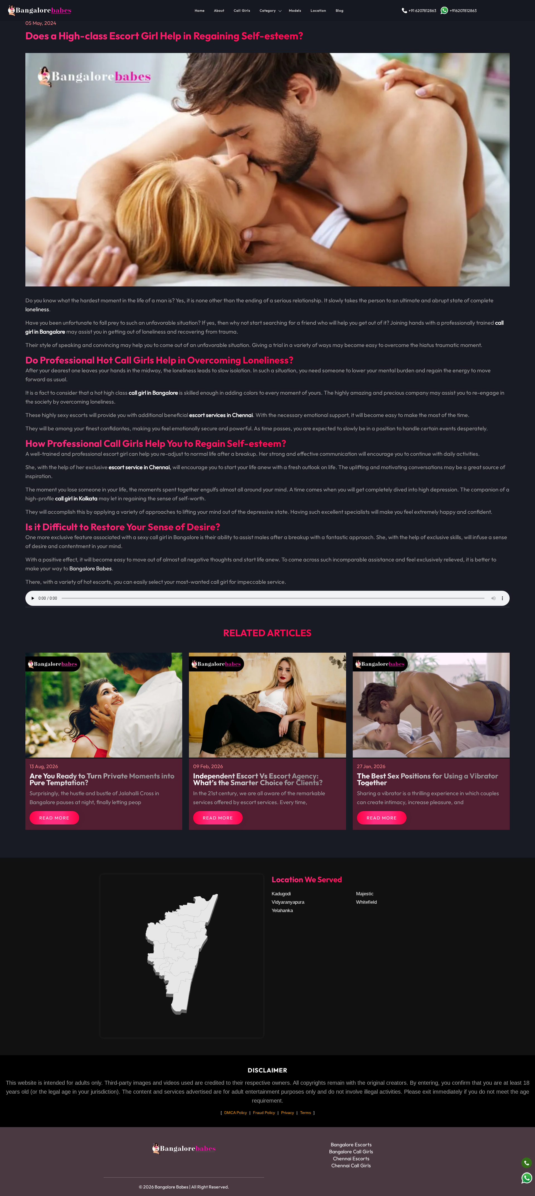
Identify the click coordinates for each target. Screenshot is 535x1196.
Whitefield (366, 902)
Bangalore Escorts (351, 1144)
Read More (54, 818)
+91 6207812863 (422, 10)
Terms (305, 1112)
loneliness (37, 309)
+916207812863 (463, 10)
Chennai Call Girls (351, 1165)
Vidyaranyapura (288, 902)
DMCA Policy (235, 1112)
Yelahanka (282, 910)
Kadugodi (281, 893)
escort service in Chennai (139, 467)
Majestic (365, 893)
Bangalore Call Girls (351, 1151)
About (219, 10)
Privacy (287, 1112)
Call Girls (242, 10)
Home (200, 10)
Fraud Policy (264, 1112)
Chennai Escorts (351, 1158)
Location (318, 10)
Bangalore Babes (90, 568)
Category (268, 10)
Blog (340, 10)
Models (295, 10)
